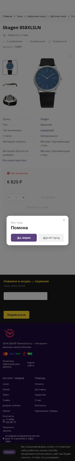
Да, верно (24, 237)
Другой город (51, 237)
